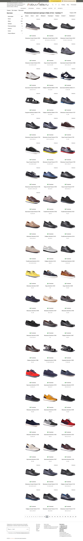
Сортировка (72, 15)
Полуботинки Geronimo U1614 (67, 236)
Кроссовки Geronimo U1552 (50, 434)
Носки (15, 18)
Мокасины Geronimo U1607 (33, 286)
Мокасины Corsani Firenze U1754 (50, 137)
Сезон (32, 15)
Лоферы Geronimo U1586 (32, 360)
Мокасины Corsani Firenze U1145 (50, 484)
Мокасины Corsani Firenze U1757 (67, 112)
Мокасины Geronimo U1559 (68, 409)
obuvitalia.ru (12, 538)
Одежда (15, 23)
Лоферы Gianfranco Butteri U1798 (50, 87)
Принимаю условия (18, 532)
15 (57, 516)
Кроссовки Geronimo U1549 (33, 459)
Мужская (38, 526)
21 (73, 516)
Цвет (37, 15)
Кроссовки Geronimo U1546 (68, 459)
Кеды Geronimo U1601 (50, 286)
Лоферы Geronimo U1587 (67, 335)
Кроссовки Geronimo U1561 (50, 409)
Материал (43, 15)
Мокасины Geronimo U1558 (33, 434)
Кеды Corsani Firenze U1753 (68, 137)
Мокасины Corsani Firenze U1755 (32, 137)
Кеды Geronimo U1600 (68, 286)
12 (49, 516)
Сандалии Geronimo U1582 (68, 360)
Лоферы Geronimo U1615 (50, 236)
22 (75, 516)
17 (62, 516)
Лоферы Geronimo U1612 (50, 261)
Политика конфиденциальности (22, 532)
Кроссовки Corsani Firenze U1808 (67, 63)
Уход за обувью (15, 33)
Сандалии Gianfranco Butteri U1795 (32, 112)
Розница (63, 4)
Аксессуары (15, 16)
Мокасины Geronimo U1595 (33, 335)
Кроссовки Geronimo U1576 (33, 385)
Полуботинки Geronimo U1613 (32, 261)
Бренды (38, 8)
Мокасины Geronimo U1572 (33, 409)
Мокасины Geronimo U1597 (50, 310)
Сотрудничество (47, 525)
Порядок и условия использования (51, 526)
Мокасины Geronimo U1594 (50, 335)
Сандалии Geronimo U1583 (50, 360)
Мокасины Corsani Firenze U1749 (32, 186)
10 (44, 516)
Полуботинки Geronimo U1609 (67, 261)
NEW (37, 529)
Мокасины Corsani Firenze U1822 (50, 38)
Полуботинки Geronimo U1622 (50, 211)
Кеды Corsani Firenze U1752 (32, 162)
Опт (55, 8)
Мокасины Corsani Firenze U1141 (67, 509)
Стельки (15, 28)
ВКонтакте (62, 531)
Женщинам (23, 8)
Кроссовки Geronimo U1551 (68, 434)
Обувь (15, 21)
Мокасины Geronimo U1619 (33, 236)
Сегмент (63, 15)
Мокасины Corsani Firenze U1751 (50, 162)
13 (52, 516)
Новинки (45, 8)
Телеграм (62, 529)
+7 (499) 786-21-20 (63, 525)
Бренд (26, 15)
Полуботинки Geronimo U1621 (67, 211)
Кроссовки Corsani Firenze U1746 (32, 211)
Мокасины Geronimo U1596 (68, 310)
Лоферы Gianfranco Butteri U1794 (50, 112)
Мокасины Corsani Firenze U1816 (32, 63)
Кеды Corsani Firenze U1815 (50, 63)
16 (60, 516)
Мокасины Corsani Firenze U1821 (67, 38)
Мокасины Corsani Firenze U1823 (32, 38)
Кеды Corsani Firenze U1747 (68, 186)
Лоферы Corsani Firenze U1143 (33, 509)
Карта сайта (46, 524)
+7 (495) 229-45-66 (63, 527)
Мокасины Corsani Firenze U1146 (32, 484)
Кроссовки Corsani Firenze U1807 (32, 87)
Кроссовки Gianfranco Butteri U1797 (68, 87)
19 (67, 516)
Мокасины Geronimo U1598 (33, 310)
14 (54, 516)
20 (70, 516)
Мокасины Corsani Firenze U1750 (67, 162)
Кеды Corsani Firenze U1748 (50, 186)
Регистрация (73, 4)
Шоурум (50, 8)
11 (47, 516)
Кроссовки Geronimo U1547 (50, 459)
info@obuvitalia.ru (63, 528)
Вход (68, 4)
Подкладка (50, 15)
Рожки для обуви (15, 26)
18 (65, 516)
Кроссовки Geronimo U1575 (50, 385)
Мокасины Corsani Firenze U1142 (50, 509)
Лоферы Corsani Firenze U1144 (68, 484)
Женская (38, 525)
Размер (57, 15)
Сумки (15, 30)
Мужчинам (31, 8)
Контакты (60, 8)
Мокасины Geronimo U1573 (68, 385)
